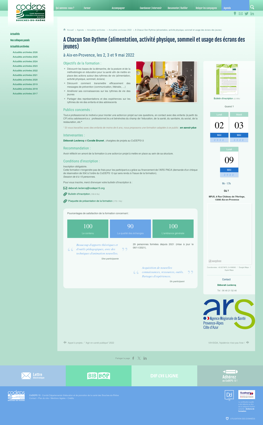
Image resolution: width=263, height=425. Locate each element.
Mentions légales (58, 398)
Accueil (70, 29)
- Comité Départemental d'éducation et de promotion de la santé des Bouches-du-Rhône (74, 395)
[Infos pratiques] (235, 14)
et (103, 140)
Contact (32, 398)
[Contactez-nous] (241, 14)
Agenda (80, 29)
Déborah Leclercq (73, 140)
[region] (229, 234)
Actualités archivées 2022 (120, 29)
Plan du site (43, 398)
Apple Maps (229, 270)
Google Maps (244, 267)
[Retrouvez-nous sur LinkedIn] (252, 14)
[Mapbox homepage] (215, 261)
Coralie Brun (94, 140)
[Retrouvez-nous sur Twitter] (246, 14)
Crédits (71, 398)
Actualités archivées (96, 29)
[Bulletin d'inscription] (227, 78)
